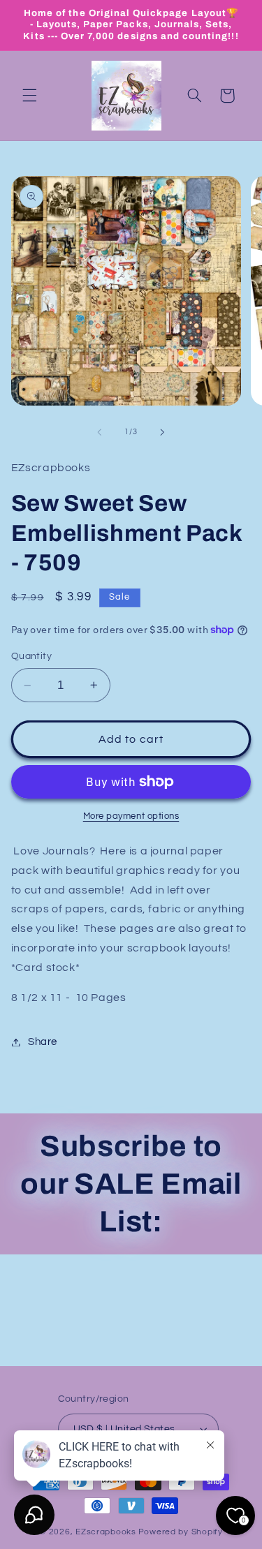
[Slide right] (162, 432)
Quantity (31, 656)
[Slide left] (99, 432)
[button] (29, 96)
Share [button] (42, 1042)
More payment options (131, 816)
